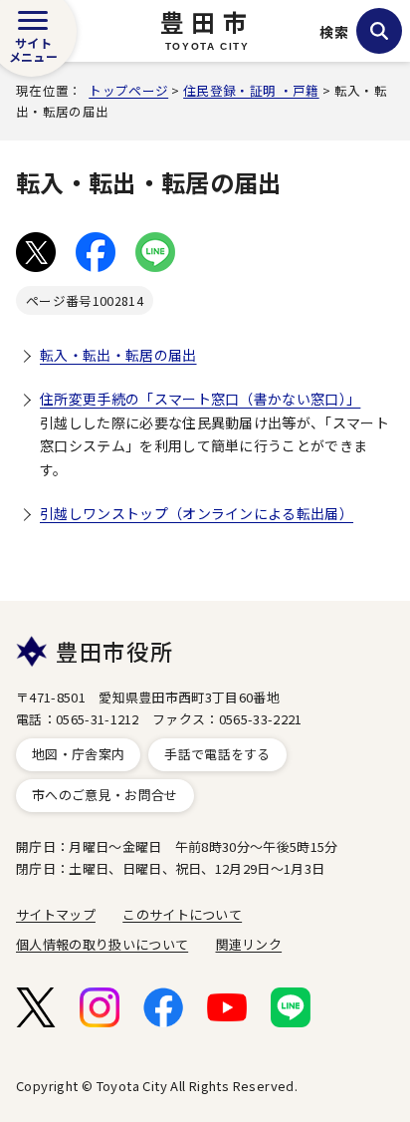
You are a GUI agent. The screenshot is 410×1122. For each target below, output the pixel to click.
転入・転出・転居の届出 (118, 355)
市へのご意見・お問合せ (105, 794)
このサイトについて (182, 914)
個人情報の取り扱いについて (102, 944)
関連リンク (249, 944)
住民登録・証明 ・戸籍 (251, 90)
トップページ (128, 90)
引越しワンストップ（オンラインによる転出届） (196, 513)
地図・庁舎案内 (78, 753)
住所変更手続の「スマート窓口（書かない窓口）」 (200, 399)
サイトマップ (56, 914)
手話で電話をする (217, 753)
